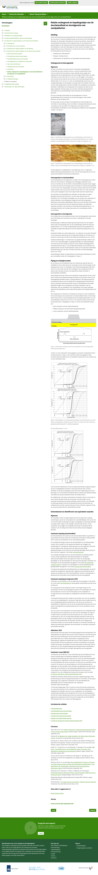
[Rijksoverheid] (12, 868)
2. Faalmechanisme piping (11, 33)
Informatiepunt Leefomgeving (59, 845)
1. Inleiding (7, 30)
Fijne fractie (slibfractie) (13, 64)
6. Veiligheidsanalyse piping (11, 84)
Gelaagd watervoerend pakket (15, 66)
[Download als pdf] (45, 23)
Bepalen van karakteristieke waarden (61, 718)
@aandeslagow (81, 845)
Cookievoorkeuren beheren (57, 2)
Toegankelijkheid (55, 849)
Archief (53, 858)
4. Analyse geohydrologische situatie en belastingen (18, 38)
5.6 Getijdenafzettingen (12, 79)
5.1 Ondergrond (10, 43)
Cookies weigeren (72, 2)
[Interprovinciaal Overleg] (85, 868)
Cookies (53, 853)
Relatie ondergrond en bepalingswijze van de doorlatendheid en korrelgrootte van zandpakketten (25, 72)
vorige (53, 810)
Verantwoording (55, 847)
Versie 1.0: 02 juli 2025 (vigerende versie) (62, 803)
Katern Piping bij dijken (57, 793)
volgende (92, 810)
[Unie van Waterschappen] (36, 868)
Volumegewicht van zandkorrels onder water (19, 61)
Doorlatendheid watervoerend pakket (17, 59)
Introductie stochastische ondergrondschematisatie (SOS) (66, 674)
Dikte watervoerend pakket (14, 53)
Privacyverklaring (55, 851)
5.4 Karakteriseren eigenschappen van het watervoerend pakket (23, 51)
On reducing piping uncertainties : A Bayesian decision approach (78, 782)
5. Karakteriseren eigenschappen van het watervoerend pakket (21, 40)
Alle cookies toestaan (41, 2)
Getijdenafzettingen (78, 552)
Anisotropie (10, 69)
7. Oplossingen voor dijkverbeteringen (14, 86)
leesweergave (5, 25)
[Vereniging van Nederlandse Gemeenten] (61, 868)
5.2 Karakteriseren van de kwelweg (15, 46)
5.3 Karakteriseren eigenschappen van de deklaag (19, 48)
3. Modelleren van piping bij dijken (13, 35)
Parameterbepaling (65, 583)
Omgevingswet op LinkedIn (84, 848)
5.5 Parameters (10, 76)
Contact (41, 833)
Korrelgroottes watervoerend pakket (17, 56)
